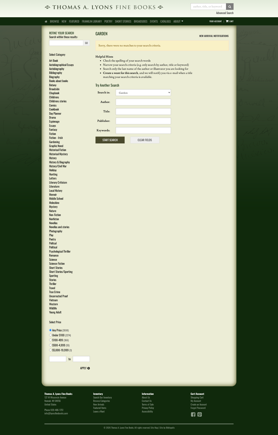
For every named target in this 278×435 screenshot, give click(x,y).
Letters (53, 178)
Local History (55, 190)
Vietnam (53, 300)
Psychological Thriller (60, 251)
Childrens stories (58, 101)
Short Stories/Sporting (61, 271)
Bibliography (55, 72)
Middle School (56, 198)
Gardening (54, 142)
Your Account (215, 21)
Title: (106, 111)
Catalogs (165, 21)
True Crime (54, 292)
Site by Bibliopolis (167, 427)
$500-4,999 (60, 345)
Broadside (54, 89)
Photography (55, 231)
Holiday (53, 170)
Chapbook (54, 93)
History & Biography (59, 162)
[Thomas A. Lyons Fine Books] (114, 7)
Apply (83, 368)
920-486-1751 (56, 410)
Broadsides (140, 21)
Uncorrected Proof (58, 296)
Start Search (110, 140)
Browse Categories (101, 401)
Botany (52, 85)
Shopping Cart (197, 397)
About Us (146, 397)
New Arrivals (98, 404)
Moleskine (54, 202)
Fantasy (53, 129)
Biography (54, 77)
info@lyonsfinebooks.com (56, 413)
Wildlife (53, 308)
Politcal (53, 243)
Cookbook (54, 109)
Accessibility (147, 411)
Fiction (52, 133)
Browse (54, 21)
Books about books (58, 81)
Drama (52, 117)
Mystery (53, 206)
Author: (105, 102)
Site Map (154, 427)
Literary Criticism (58, 182)
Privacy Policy (148, 408)
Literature (54, 186)
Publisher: (103, 121)
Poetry (108, 21)
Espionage (54, 121)
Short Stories (123, 21)
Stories (52, 280)
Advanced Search (225, 13)
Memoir (53, 194)
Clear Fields (145, 140)
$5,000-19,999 (62, 350)
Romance (53, 255)
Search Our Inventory (102, 397)
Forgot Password (198, 408)
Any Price (60, 330)
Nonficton (54, 219)
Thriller (52, 284)
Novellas (53, 223)
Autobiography (56, 69)
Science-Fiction (57, 263)
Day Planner (55, 113)
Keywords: (103, 130)
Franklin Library (92, 21)
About (176, 21)
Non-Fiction (55, 215)
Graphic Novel (56, 146)
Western (53, 304)
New (64, 21)
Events (154, 21)
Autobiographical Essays (61, 65)
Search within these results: (63, 37)
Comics (53, 105)
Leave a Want (99, 411)
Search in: (104, 92)
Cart (231, 21)
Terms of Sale (148, 404)
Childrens (54, 97)
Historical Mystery (58, 154)
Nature (52, 211)
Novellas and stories (59, 227)
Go (86, 43)
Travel (52, 288)
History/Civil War (58, 166)
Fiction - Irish (56, 137)
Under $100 (61, 335)
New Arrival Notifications (214, 36)
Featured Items (99, 408)
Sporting (53, 275)
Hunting (53, 174)
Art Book (53, 60)
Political (53, 247)
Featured (74, 21)
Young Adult (55, 312)
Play (51, 235)
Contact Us (147, 401)
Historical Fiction (57, 150)
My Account (196, 401)
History (53, 158)
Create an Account (199, 404)
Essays (52, 125)
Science (53, 259)
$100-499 (60, 340)
